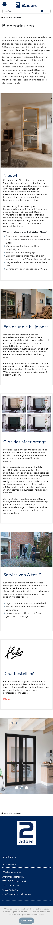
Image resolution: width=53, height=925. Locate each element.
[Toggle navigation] (4, 4)
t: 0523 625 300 (10, 885)
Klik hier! (7, 699)
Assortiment (9, 864)
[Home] (26, 5)
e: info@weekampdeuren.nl (16, 894)
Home (6, 17)
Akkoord (26, 921)
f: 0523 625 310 (10, 890)
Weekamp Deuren (11, 872)
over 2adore (9, 857)
